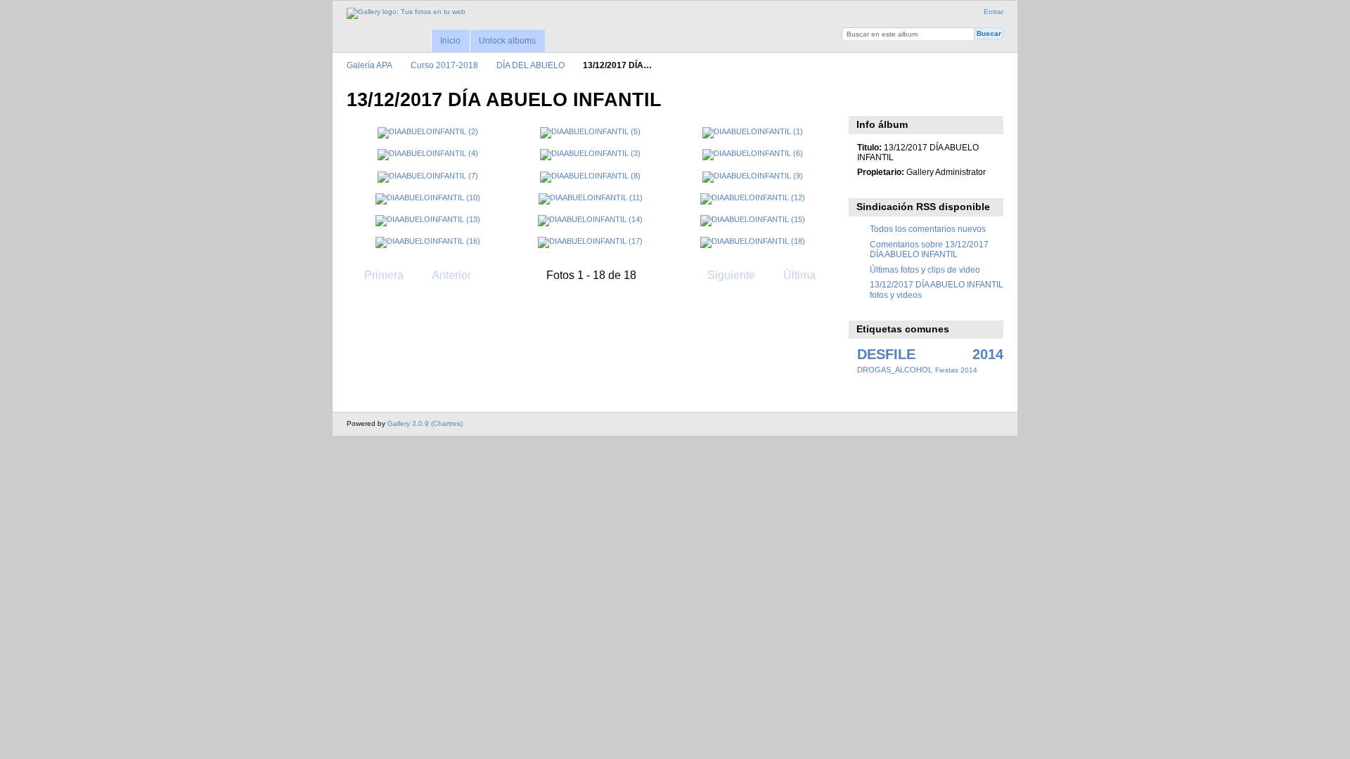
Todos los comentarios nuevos (928, 228)
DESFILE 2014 (930, 354)
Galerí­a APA (369, 65)
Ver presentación (864, 98)
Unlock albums (507, 41)
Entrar (993, 11)
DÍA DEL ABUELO (530, 65)
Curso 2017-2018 (444, 65)
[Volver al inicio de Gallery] (406, 13)
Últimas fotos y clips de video (925, 269)
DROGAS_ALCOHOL (894, 369)
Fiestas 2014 (956, 370)
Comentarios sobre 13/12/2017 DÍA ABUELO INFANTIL (929, 249)
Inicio (450, 41)
